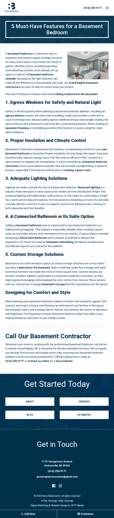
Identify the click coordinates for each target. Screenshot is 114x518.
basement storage (53, 284)
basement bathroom (28, 225)
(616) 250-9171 (93, 7)
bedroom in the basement (34, 267)
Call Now (29, 513)
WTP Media (77, 505)
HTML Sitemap (49, 500)
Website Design (59, 505)
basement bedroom (20, 53)
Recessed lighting (89, 187)
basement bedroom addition (72, 111)
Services (84, 401)
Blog (30, 414)
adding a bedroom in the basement (76, 94)
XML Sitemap (66, 500)
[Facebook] (53, 486)
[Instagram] (60, 486)
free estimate (64, 361)
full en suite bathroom (33, 237)
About (30, 401)
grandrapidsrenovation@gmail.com (57, 476)
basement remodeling (59, 242)
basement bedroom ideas (67, 313)
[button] (107, 8)
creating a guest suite (77, 170)
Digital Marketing (39, 505)
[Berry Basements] (11, 8)
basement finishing (17, 128)
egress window (14, 115)
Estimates (84, 414)
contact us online (38, 361)
